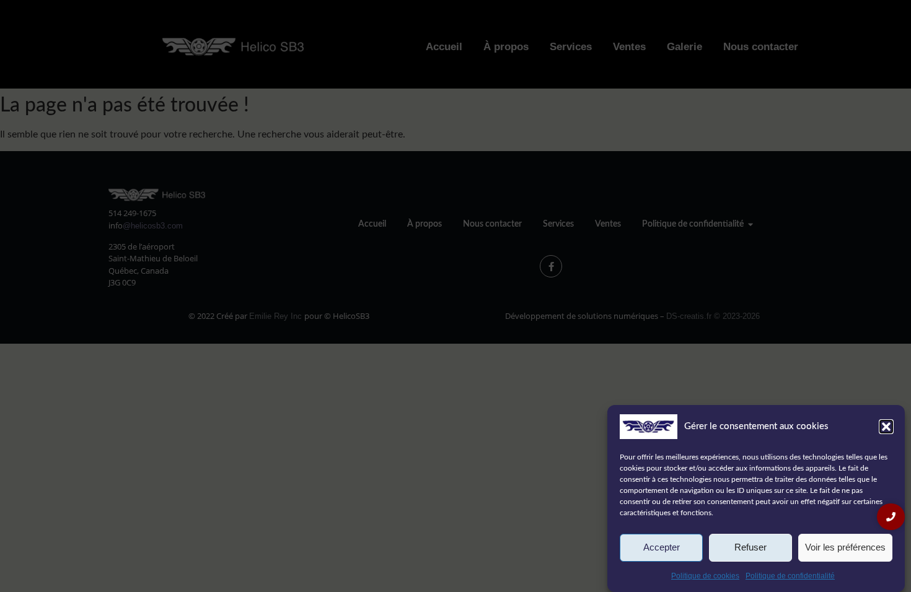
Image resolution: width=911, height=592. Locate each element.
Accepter (661, 547)
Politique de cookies (705, 576)
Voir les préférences (845, 547)
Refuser (750, 547)
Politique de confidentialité (790, 576)
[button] (886, 426)
